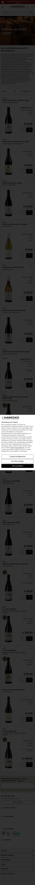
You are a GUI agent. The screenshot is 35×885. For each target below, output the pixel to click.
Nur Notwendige (17, 461)
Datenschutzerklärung (17, 447)
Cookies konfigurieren (17, 456)
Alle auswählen (17, 466)
